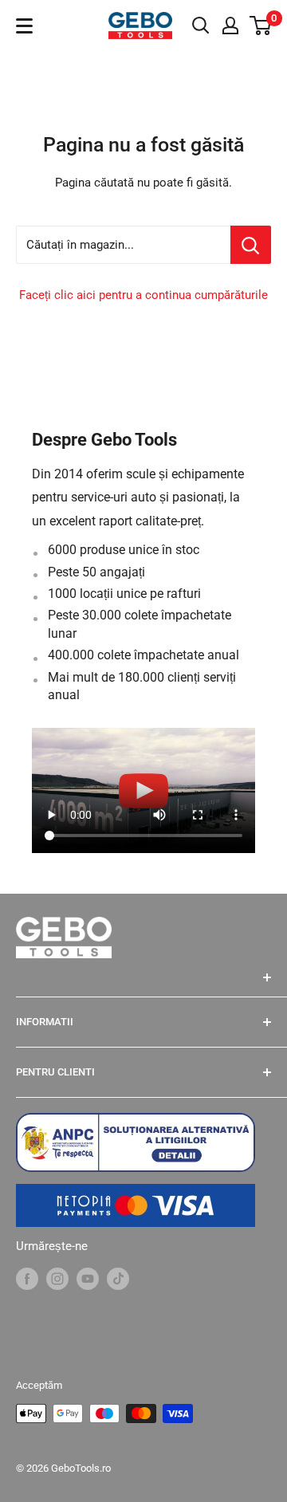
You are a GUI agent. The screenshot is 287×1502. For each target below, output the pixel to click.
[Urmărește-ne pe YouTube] (88, 1278)
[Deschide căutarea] (201, 25)
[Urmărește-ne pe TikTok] (118, 1278)
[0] (261, 25)
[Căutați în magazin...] (250, 245)
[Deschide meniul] (24, 26)
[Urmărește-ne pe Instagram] (57, 1278)
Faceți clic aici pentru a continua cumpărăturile (143, 295)
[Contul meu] (230, 25)
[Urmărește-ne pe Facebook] (27, 1278)
